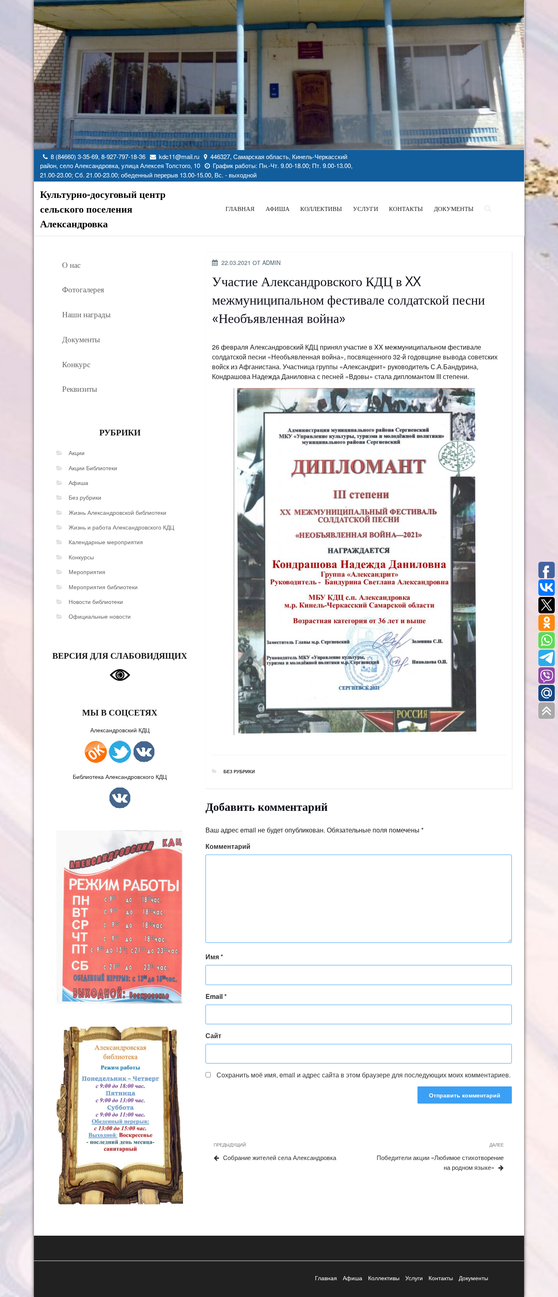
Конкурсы (81, 557)
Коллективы (321, 209)
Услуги (365, 209)
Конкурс (76, 364)
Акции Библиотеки (93, 468)
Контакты (406, 209)
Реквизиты (79, 388)
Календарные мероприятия (106, 542)
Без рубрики (85, 497)
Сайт (213, 1035)
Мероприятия (87, 572)
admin (271, 262)
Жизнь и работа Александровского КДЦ (121, 527)
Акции (77, 453)
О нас (71, 264)
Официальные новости (100, 616)
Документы (453, 209)
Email (216, 996)
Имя (214, 956)
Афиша (278, 209)
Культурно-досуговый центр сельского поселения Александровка (102, 209)
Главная (239, 209)
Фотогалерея (83, 289)
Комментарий (227, 846)
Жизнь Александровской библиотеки (117, 512)
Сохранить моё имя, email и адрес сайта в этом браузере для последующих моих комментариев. (364, 1074)
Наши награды (86, 314)
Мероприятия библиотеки (103, 587)
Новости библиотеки (96, 601)
